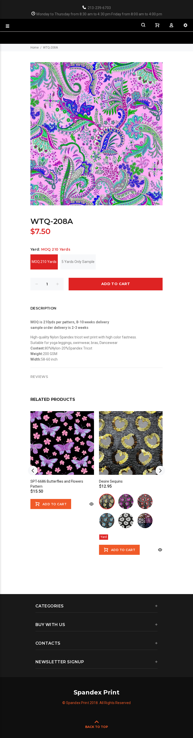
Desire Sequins (111, 481)
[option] (62, 457)
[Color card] (145, 520)
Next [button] (160, 470)
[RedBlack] (145, 501)
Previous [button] (32, 470)
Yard (104, 537)
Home (34, 47)
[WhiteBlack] (125, 520)
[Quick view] (91, 504)
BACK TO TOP (96, 727)
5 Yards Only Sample (78, 262)
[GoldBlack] (106, 501)
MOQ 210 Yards (44, 262)
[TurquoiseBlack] (106, 520)
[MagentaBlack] (125, 501)
